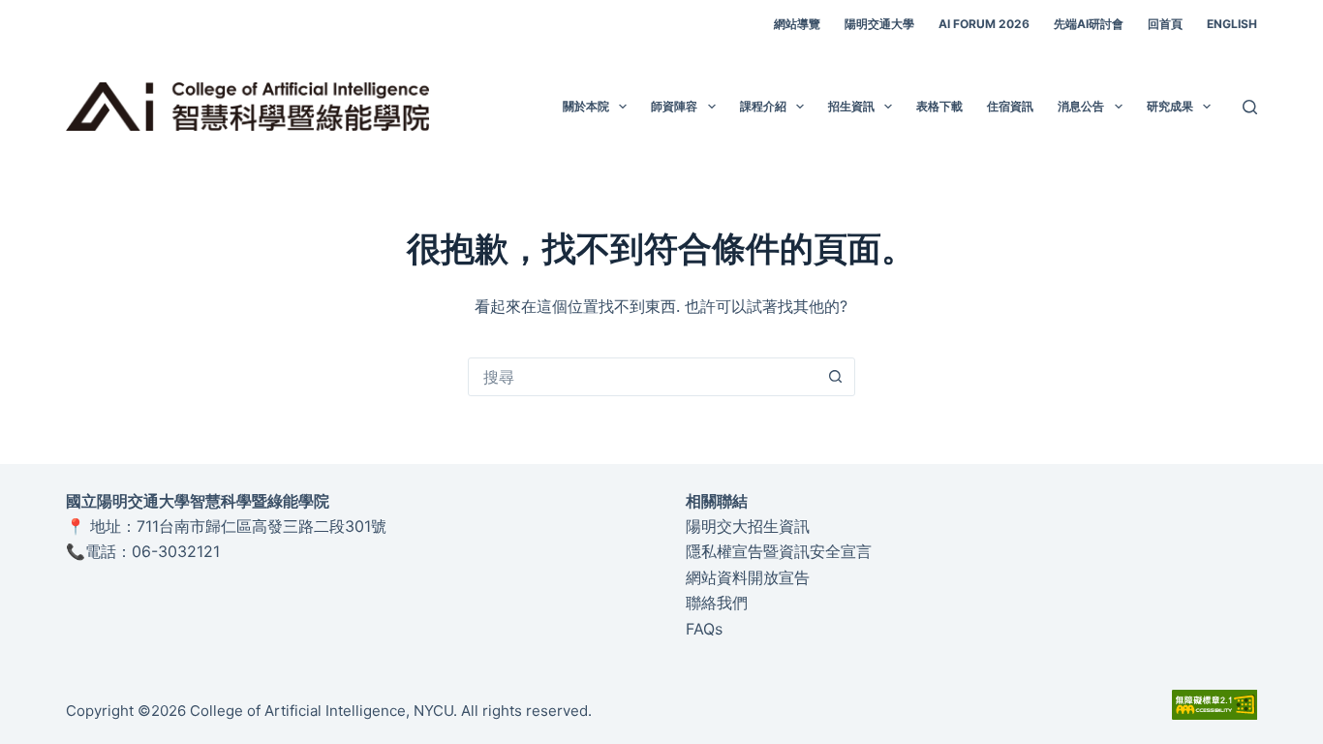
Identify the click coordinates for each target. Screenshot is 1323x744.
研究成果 (1170, 106)
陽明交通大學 (879, 23)
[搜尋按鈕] (835, 376)
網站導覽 (797, 23)
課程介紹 (763, 106)
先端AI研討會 (1088, 23)
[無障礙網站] (1214, 703)
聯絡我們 (717, 602)
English (1232, 23)
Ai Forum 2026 (984, 23)
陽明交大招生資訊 (748, 526)
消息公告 (1081, 106)
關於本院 (586, 106)
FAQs (704, 628)
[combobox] (643, 376)
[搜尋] (1250, 107)
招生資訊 (851, 106)
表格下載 (939, 106)
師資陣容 (674, 106)
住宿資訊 (1010, 106)
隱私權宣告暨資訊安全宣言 (779, 551)
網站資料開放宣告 (748, 577)
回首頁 (1165, 23)
